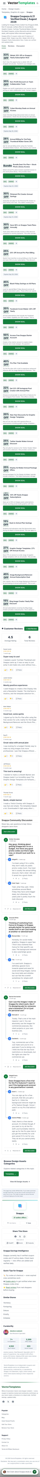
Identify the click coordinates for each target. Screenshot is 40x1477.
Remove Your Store (8, 1428)
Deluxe (6, 1310)
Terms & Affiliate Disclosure (10, 1449)
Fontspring (7, 1307)
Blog (3, 1417)
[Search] (37, 3)
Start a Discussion (9, 831)
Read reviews (11, 1287)
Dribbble (6, 1318)
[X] (8, 1401)
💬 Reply (19, 670)
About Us (5, 1445)
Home (4, 9)
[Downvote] (18, 878)
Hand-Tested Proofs (8, 1421)
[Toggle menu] (4, 3)
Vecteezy (7, 1303)
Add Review (31, 629)
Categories (5, 1414)
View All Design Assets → (20, 1182)
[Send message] (35, 1472)
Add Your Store (6, 1424)
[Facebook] (3, 1401)
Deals (4, 46)
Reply (26, 878)
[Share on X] (20, 1236)
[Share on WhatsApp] (24, 1236)
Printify (6, 1314)
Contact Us (5, 1442)
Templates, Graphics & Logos (13, 12)
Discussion (20, 46)
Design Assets (14, 9)
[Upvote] (13, 878)
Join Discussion (30, 909)
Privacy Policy (6, 1439)
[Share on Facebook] (15, 1236)
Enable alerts (11, 1281)
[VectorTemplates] (21, 3)
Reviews (11, 46)
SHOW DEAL (20, 68)
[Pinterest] (13, 1401)
